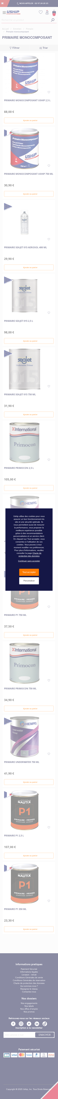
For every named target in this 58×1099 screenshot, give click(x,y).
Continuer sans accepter (29, 561)
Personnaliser (29, 581)
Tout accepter (29, 572)
